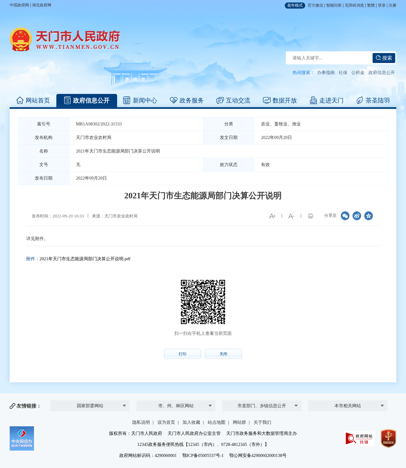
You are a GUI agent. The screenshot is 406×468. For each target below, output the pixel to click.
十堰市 (176, 397)
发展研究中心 (90, 397)
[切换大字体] (272, 216)
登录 (382, 5)
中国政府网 (19, 5)
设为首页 (166, 422)
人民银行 (90, 385)
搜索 (386, 58)
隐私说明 (141, 422)
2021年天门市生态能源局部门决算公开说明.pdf (84, 258)
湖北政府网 (41, 5)
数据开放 (285, 100)
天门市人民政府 (65, 39)
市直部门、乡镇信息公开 (262, 405)
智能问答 (334, 5)
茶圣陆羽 (378, 100)
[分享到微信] (345, 215)
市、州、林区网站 (176, 405)
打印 (182, 354)
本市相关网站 (347, 405)
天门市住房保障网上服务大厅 (347, 384)
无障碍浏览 (354, 5)
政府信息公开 (381, 72)
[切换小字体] (291, 216)
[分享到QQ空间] (368, 215)
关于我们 (262, 422)
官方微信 (315, 5)
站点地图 (216, 422)
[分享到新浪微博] (356, 215)
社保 (343, 72)
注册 (392, 5)
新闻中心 (145, 100)
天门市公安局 (262, 397)
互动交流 (238, 100)
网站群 (239, 422)
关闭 (223, 354)
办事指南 (326, 72)
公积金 (358, 72)
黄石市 (176, 385)
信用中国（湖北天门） (348, 395)
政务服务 (192, 100)
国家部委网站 (90, 405)
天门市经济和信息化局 (262, 385)
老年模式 (295, 5)
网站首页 (38, 100)
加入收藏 (191, 422)
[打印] (310, 216)
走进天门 (331, 100)
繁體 (371, 5)
